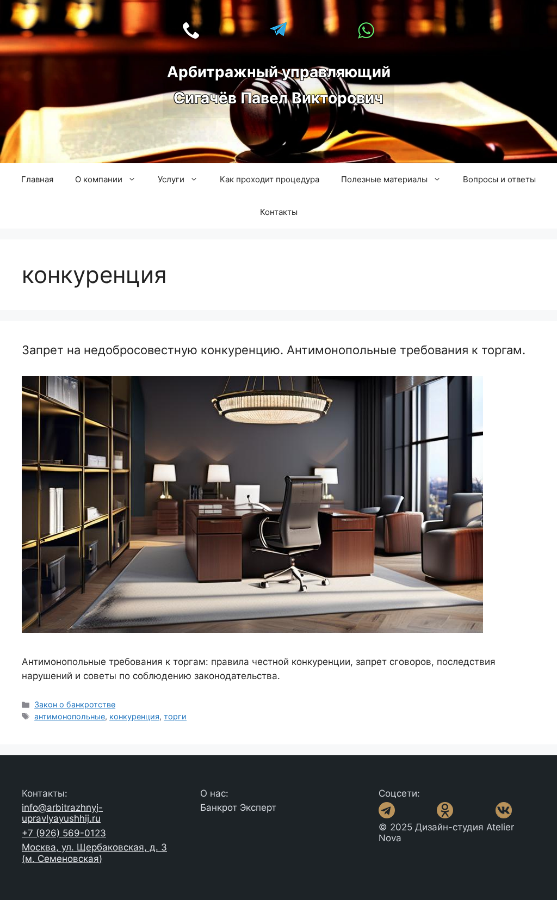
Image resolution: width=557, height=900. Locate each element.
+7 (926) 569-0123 (64, 833)
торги (175, 716)
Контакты (279, 212)
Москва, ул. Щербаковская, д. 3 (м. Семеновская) (94, 853)
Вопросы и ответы (499, 179)
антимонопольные (69, 716)
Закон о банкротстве (74, 704)
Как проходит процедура (269, 179)
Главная (37, 179)
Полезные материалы (384, 179)
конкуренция (134, 716)
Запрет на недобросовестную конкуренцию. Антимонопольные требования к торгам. (273, 350)
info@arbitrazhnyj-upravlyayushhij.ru (62, 813)
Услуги (171, 179)
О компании (98, 179)
